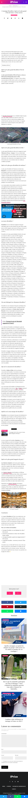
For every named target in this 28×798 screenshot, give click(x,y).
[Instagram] (15, 781)
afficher (8, 65)
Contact (14, 789)
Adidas (20, 388)
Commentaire (4, 733)
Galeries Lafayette (7, 472)
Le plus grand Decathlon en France (14, 144)
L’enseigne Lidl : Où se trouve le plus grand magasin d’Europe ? (17, 433)
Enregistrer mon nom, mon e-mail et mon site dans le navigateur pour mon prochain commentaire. (12, 762)
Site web (16, 755)
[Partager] (4, 18)
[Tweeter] (7, 18)
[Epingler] (11, 18)
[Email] (15, 18)
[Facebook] (10, 781)
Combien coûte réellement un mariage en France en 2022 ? (14, 720)
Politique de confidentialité (19, 786)
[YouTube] (18, 781)
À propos (9, 786)
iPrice (3, 786)
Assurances (5, 655)
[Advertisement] (14, 36)
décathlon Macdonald (7, 115)
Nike (17, 388)
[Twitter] (12, 781)
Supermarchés (4, 430)
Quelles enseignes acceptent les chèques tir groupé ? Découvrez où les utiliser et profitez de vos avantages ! (14, 648)
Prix (13, 693)
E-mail (2, 755)
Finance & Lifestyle (6, 693)
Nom (2, 749)
